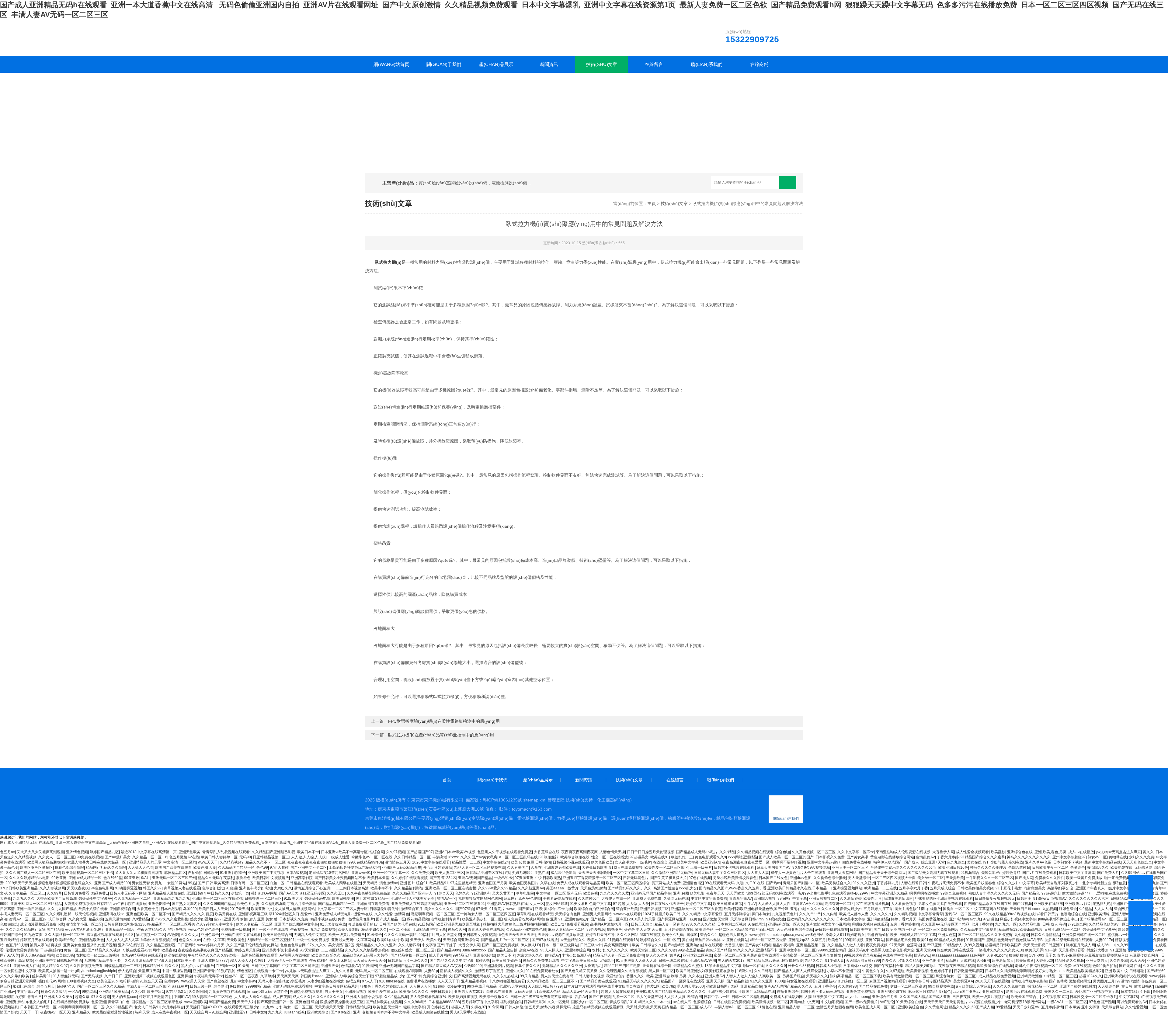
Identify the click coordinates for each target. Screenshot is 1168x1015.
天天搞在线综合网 (657, 966)
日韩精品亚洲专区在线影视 (488, 873)
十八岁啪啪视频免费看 (506, 981)
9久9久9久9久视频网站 (811, 867)
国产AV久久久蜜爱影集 (169, 919)
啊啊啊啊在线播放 (924, 893)
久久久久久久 (881, 914)
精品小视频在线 (323, 919)
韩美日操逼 (1025, 960)
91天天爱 (1137, 960)
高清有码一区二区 (839, 904)
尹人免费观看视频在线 (428, 997)
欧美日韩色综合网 (277, 935)
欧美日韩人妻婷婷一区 (219, 857)
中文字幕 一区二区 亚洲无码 (559, 893)
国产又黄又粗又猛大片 (668, 878)
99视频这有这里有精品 (862, 955)
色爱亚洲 (98, 1002)
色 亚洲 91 (554, 919)
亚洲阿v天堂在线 (512, 986)
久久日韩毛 (763, 971)
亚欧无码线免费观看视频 (293, 986)
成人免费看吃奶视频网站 (524, 919)
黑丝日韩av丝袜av (710, 940)
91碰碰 (231, 888)
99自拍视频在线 (941, 986)
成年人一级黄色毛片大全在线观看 (798, 873)
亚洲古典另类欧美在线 (562, 867)
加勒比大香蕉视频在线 (159, 940)
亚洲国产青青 (204, 971)
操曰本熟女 (761, 914)
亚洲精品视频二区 (811, 945)
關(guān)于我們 (443, 64)
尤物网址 (607, 960)
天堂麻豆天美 (149, 971)
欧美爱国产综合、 (1025, 997)
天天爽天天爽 (288, 976)
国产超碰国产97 (420, 852)
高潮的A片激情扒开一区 (609, 924)
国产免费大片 (1108, 873)
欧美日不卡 (506, 955)
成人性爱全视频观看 (972, 852)
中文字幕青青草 (930, 914)
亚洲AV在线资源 (131, 945)
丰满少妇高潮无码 (576, 955)
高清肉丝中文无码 (804, 1002)
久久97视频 (395, 852)
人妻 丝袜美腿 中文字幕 (824, 997)
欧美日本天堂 (378, 878)
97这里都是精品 (463, 883)
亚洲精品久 (81, 1012)
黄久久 (1148, 852)
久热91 (260, 960)
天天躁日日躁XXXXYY (204, 1007)
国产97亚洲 (932, 945)
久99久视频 (973, 945)
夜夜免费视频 (877, 945)
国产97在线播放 (545, 940)
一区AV (74, 991)
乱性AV (581, 997)
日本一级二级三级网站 (560, 945)
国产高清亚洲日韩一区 (275, 1002)
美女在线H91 (978, 862)
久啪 (740, 883)
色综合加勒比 (213, 888)
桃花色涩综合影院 (69, 867)
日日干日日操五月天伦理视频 (650, 852)
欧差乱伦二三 (682, 857)
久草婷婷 (267, 976)
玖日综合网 (57, 919)
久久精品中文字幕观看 (978, 929)
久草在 (536, 867)
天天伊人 (417, 940)
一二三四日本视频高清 (350, 888)
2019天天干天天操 (20, 883)
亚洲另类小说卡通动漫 (280, 950)
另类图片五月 (1104, 981)
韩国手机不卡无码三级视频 (822, 991)
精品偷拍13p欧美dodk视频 (1020, 929)
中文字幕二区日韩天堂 (300, 966)
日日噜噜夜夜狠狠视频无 (995, 898)
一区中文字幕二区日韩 (631, 873)
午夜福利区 (318, 960)
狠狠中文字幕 (414, 1007)
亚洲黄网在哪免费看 (372, 904)
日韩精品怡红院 (358, 1007)
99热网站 (89, 991)
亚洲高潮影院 (302, 878)
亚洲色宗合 (210, 935)
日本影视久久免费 (830, 857)
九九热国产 (1158, 883)
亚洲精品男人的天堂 (145, 862)
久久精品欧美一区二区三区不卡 (552, 981)
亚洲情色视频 (77, 852)
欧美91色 (924, 940)
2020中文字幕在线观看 (431, 862)
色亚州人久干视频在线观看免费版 (504, 852)
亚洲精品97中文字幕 (429, 929)
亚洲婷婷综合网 (577, 950)
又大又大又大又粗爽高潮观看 (40, 852)
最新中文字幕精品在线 (1102, 862)
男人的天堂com (124, 997)
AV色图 (173, 935)
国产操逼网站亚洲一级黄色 (679, 919)
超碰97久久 (66, 986)
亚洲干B (17, 904)
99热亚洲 (59, 878)
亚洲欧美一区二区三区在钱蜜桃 (450, 888)
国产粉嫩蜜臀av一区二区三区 (1104, 919)
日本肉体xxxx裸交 (857, 966)
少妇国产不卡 (410, 976)
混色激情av (388, 883)
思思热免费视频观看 (306, 991)
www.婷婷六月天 (210, 945)
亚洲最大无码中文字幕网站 (353, 940)
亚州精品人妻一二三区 (796, 1007)
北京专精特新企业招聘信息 (1104, 883)
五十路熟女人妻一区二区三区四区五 (486, 914)
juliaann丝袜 (294, 1012)
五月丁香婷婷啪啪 (904, 924)
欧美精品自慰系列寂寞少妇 (1058, 883)
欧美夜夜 (169, 950)
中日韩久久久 (218, 893)
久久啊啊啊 (198, 991)
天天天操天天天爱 (329, 1007)
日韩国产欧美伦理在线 (397, 924)
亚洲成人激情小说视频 (364, 997)
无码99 (245, 857)
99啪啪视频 (854, 940)
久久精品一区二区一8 (149, 857)
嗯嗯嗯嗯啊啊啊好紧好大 (1026, 971)
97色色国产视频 (1102, 1002)
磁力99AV (1155, 950)
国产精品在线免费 (873, 986)
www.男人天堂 (193, 981)
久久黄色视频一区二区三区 (814, 852)
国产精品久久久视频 (104, 950)
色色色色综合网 (293, 945)
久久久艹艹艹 (810, 914)
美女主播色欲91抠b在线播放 (918, 909)
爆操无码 (563, 1007)
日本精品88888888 (444, 1002)
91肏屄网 (495, 1007)
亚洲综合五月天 (885, 997)
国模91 (692, 935)
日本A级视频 (296, 873)
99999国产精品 (258, 986)
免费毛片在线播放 (421, 981)
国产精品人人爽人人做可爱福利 (799, 971)
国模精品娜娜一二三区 (122, 966)
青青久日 (34, 997)
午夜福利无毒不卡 (208, 976)
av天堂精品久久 (573, 940)
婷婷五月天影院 (247, 950)
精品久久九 (814, 960)
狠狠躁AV (1059, 898)
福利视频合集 (511, 1002)
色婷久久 (462, 893)
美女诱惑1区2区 (341, 945)
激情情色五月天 (397, 862)
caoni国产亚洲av (966, 991)
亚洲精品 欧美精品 (114, 991)
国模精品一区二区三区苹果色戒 (156, 1002)
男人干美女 (334, 991)
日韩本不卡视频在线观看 (734, 867)
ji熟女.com (1056, 971)
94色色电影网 (102, 888)
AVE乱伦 (887, 1002)
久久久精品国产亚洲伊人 (412, 893)
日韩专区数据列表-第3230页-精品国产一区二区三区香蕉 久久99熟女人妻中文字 (169, 924)
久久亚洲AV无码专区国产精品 (945, 924)
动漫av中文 (456, 986)
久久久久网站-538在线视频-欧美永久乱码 (651, 935)
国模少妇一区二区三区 (589, 1002)
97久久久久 (317, 945)
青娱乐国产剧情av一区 (801, 883)
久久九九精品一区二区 (132, 898)
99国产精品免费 (222, 1002)
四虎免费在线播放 (856, 862)
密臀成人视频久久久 (456, 971)
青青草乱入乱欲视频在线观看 (226, 852)
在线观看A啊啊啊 (408, 971)
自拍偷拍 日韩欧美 (203, 873)
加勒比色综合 (24, 986)
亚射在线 (797, 909)
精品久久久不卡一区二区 (265, 862)
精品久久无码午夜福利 (216, 878)
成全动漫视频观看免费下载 (42, 924)
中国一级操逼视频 (176, 971)
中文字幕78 (1128, 997)
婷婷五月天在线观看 (36, 940)
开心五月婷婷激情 (437, 867)
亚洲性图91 (238, 1012)
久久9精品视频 (396, 997)
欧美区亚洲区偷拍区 (36, 867)
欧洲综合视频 (765, 898)
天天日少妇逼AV (1026, 1007)
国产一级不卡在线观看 (270, 929)
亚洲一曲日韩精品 (31, 909)
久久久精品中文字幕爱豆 (702, 914)
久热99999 (473, 966)
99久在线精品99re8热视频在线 (1009, 914)
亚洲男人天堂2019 (469, 991)
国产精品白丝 (737, 981)
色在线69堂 (112, 878)
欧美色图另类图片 (523, 883)
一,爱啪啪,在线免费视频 (1111, 893)
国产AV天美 (288, 893)
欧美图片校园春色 (981, 883)
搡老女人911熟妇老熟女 (845, 935)
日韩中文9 (257, 1012)
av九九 (975, 919)
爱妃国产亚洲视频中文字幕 (1097, 991)
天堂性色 (280, 991)
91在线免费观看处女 (542, 971)
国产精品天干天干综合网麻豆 (882, 873)
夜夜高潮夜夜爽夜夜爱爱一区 (746, 862)
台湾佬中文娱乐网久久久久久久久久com (903, 867)
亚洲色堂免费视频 (860, 991)
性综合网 (377, 852)
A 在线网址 (757, 924)
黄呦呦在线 (1118, 857)
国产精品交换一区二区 (409, 955)
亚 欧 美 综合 (545, 909)
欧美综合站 (704, 929)
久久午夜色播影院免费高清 (369, 893)
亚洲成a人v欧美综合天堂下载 (349, 976)
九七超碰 (1021, 935)
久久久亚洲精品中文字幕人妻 (148, 960)
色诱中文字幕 (600, 904)
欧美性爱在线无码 (383, 991)
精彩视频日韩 (1126, 940)
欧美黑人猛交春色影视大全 (892, 950)
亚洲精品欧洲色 (91, 940)
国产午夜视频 (600, 997)
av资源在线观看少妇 (986, 1002)
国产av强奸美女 (117, 857)
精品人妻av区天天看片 (580, 991)
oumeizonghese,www (785, 935)
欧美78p (668, 986)
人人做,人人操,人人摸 (308, 857)
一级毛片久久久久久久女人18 (999, 950)
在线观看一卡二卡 (268, 971)
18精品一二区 (1154, 909)
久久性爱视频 (1136, 1007)
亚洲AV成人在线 (26, 966)
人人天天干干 (448, 981)
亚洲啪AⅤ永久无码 (807, 904)
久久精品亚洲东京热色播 (526, 929)
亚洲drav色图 (801, 878)
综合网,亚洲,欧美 (1127, 909)
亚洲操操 (184, 976)
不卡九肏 (565, 909)
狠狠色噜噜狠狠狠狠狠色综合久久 (65, 883)
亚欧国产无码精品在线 (757, 991)
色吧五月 (353, 981)
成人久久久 (302, 997)
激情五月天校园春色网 (834, 1007)
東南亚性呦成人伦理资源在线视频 (903, 852)
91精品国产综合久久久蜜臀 (983, 857)
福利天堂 (142, 1012)
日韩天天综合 (642, 924)
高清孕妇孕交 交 (1060, 888)
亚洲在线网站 (737, 940)
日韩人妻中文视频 (589, 976)
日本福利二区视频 (731, 924)
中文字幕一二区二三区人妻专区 (342, 909)
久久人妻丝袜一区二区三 (64, 935)
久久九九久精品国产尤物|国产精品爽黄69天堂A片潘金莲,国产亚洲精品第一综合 (70, 929)
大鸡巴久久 (283, 888)
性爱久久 (889, 960)
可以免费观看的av (362, 924)
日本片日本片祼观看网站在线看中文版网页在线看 (604, 986)
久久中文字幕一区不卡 (855, 852)
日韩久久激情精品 (1045, 935)
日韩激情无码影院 (968, 971)
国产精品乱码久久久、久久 (630, 888)
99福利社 (426, 935)
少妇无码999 (522, 873)
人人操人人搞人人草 (122, 940)
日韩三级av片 (591, 945)
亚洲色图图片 (933, 960)
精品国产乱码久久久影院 (106, 867)
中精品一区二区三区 (1060, 976)
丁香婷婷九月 (888, 883)
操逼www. (922, 955)
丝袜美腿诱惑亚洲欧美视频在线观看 (944, 898)
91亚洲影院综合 (233, 873)
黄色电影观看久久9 (710, 857)
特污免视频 (177, 929)
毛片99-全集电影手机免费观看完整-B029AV (833, 893)
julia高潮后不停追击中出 (1058, 919)
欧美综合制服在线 (574, 857)
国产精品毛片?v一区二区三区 (505, 940)
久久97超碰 (895, 971)
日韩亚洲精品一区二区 (1062, 929)
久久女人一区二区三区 (56, 857)
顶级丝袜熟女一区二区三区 (413, 950)
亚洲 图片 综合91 (414, 883)
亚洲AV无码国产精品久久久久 (788, 986)
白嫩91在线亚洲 (499, 991)
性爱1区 (653, 986)
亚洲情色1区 (693, 883)
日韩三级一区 (201, 986)
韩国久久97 (152, 888)
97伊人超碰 (279, 867)
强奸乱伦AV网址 (264, 893)
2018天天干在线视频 (992, 981)
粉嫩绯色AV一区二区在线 (371, 857)
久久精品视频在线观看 (755, 852)
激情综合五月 (411, 909)
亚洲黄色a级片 (577, 919)
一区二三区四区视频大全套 (894, 878)
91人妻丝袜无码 (66, 976)
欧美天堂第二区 (643, 950)
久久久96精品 (415, 1002)
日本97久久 (994, 971)
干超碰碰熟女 (51, 950)
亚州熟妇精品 (878, 919)
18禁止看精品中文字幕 (723, 966)
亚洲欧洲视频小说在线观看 (1126, 976)
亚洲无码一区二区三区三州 (174, 878)
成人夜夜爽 (282, 997)
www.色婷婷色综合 (203, 929)
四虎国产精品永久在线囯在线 (987, 904)
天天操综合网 (1109, 986)
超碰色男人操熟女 (733, 935)
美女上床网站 (340, 960)
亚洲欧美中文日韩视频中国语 (58, 960)
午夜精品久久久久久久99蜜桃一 (213, 955)
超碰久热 (482, 960)
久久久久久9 (776, 966)
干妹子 (451, 945)
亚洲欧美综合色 (910, 1007)
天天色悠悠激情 (593, 888)
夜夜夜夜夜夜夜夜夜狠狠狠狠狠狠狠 (317, 862)
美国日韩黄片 (441, 991)
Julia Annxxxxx (474, 950)
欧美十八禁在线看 (93, 909)
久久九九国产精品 (62, 909)
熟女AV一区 (1097, 857)
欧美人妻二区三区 (449, 873)
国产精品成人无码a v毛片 (697, 852)
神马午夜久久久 (527, 966)
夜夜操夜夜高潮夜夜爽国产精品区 (205, 950)
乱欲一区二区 (623, 997)
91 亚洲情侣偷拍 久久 (1127, 950)
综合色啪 (782, 852)
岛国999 (190, 909)
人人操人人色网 (140, 867)
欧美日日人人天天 (213, 909)
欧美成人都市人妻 (853, 914)
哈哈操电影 (129, 981)
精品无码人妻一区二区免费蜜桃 (618, 955)
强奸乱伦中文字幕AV (95, 898)
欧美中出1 (155, 991)
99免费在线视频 (90, 857)
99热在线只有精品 (482, 986)
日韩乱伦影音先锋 (384, 909)
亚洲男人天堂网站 (842, 873)
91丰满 (1051, 950)
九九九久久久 (24, 898)
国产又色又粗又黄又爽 (579, 971)
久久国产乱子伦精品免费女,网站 (252, 945)
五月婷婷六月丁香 (878, 909)
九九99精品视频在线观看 (141, 955)
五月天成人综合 (942, 888)
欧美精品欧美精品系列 (1084, 971)
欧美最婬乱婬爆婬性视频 (112, 1012)
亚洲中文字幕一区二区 (797, 950)
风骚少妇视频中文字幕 (1018, 919)
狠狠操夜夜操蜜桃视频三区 (342, 1002)
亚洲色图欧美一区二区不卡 (148, 914)
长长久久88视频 (801, 966)
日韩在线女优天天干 (667, 904)
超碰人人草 (460, 1007)
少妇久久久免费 (1141, 857)
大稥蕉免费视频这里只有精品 (87, 904)
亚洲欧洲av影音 (1078, 904)
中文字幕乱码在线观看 (989, 909)
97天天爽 (897, 945)
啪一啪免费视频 (1117, 878)
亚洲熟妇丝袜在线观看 (704, 945)
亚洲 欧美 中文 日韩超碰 (1125, 971)
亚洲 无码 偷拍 (235, 919)
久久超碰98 (847, 986)
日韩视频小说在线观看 (571, 862)
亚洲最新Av (827, 981)
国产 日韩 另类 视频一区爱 (895, 929)
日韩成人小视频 (828, 966)
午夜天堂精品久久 (151, 929)
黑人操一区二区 (661, 971)
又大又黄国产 (503, 893)
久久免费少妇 (422, 873)
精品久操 (96, 919)
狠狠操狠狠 (1018, 955)
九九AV (268, 1007)
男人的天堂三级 (649, 997)
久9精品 (1085, 909)
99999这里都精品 (832, 950)
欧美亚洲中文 (262, 909)
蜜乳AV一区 (446, 898)
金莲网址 (913, 945)
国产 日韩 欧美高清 (213, 883)
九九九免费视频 (323, 929)
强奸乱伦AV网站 (51, 981)
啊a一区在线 (753, 966)
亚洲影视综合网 (122, 909)
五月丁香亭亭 (825, 986)
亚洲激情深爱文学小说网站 (828, 924)
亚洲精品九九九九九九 (171, 898)
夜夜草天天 (715, 893)
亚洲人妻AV (714, 976)
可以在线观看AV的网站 (141, 950)
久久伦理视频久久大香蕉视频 (623, 971)
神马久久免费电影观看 (541, 960)
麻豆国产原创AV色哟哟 (522, 898)
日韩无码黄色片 (635, 878)
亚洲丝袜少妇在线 (722, 991)
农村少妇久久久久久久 (610, 950)
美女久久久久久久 (439, 909)
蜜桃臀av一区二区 (1122, 935)
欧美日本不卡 (308, 852)
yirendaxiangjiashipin (98, 971)
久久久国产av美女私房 (479, 857)
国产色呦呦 (1058, 981)
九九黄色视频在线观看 (227, 991)
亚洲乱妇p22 (798, 940)
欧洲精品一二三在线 (880, 888)
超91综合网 (1077, 924)
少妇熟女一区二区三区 (294, 1007)
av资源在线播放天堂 (567, 935)
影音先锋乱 (1127, 929)
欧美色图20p (107, 981)
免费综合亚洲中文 (437, 976)
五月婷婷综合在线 (678, 929)
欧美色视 (590, 893)
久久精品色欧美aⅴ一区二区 (1111, 924)
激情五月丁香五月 (489, 971)
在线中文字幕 (214, 940)
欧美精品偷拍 (66, 940)
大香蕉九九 (593, 966)
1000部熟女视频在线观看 (795, 981)
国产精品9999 (448, 950)
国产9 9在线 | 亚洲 (345, 1012)
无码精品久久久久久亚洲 (376, 945)
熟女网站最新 (557, 904)
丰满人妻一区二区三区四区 (148, 986)
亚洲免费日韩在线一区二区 (1084, 935)
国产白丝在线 (217, 981)
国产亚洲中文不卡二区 (308, 867)
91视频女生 (775, 919)
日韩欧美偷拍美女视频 (975, 888)
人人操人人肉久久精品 (252, 997)
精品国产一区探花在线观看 (682, 981)
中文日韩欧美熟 (548, 878)
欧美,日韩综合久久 (647, 945)
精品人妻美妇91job (921, 966)
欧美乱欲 (998, 852)
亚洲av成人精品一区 (85, 878)
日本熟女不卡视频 (1068, 862)
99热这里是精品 (691, 950)
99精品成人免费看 (949, 940)
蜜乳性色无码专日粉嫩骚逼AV (1010, 940)
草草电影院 (525, 893)
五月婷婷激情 (1052, 1007)
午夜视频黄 (299, 929)
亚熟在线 (541, 873)
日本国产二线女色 (773, 878)
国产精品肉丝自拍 (502, 950)
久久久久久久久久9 (822, 909)
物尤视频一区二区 (150, 935)
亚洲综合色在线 (1020, 852)
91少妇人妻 (834, 960)
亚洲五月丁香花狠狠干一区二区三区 (592, 878)
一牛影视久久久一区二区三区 (989, 878)
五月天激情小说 (541, 1007)
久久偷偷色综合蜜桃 (829, 878)
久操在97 (478, 1007)
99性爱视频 (595, 929)
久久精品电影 (1030, 924)
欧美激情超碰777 (1076, 893)
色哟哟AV (171, 981)
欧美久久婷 (596, 940)
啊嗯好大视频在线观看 (870, 924)
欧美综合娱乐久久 (326, 955)
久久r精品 (727, 852)
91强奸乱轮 (226, 971)
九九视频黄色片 (784, 914)
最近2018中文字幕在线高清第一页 (149, 852)
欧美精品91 (438, 883)
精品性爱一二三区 (466, 862)
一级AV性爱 (503, 878)
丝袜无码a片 (858, 950)
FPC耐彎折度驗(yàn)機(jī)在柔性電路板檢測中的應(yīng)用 (444, 721)
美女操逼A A (963, 981)
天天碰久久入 (817, 976)
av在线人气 (682, 1002)
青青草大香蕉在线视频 (486, 929)
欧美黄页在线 (226, 914)
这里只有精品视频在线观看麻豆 (598, 1007)
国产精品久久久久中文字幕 (452, 960)
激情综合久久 (1098, 867)
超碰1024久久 (1090, 976)
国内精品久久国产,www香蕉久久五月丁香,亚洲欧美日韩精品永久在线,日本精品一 (765, 888)
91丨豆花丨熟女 (1009, 888)
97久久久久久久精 (700, 924)
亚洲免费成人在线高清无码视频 (416, 904)
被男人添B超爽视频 (45, 945)
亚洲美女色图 (74, 945)
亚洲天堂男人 (1097, 960)
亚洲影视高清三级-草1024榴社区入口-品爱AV (275, 914)
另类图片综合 (793, 976)
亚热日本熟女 (993, 991)
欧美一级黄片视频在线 (990, 997)
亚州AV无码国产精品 (475, 878)
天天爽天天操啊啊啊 (594, 873)
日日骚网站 (186, 945)
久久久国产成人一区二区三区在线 (32, 873)
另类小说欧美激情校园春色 (735, 878)
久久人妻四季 (409, 945)
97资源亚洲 (524, 878)
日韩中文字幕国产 (265, 966)
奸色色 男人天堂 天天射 (643, 929)
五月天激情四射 (117, 919)
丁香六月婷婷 (948, 857)
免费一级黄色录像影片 (356, 919)
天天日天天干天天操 (369, 960)
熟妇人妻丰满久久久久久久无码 (994, 893)
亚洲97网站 (874, 940)
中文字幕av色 (28, 991)
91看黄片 (497, 909)
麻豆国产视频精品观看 (887, 981)
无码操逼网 (1143, 867)
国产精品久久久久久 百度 (192, 914)
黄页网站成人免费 (666, 883)
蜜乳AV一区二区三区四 (963, 914)
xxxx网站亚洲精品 (742, 857)
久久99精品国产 (119, 1007)
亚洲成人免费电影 (647, 898)
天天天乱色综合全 (1137, 862)
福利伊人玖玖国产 (887, 862)
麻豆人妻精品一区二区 (566, 929)
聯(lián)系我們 (706, 64)
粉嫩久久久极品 (53, 991)
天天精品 (370, 883)
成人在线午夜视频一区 (169, 1012)
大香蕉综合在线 (546, 852)
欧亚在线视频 (175, 955)
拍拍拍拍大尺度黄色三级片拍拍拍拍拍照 (516, 924)
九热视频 (1049, 909)
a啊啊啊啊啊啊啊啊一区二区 (81, 1007)
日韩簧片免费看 (76, 893)
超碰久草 (82, 997)
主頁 (651, 203)
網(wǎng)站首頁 (391, 64)
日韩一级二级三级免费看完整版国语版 (541, 997)
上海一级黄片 (701, 867)
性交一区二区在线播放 (609, 857)
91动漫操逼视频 (128, 888)
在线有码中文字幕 (897, 955)
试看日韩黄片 (1047, 914)
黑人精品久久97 (55, 966)
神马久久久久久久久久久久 (1029, 857)
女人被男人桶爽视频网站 (295, 909)
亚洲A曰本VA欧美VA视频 (455, 852)
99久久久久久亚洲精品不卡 (755, 950)
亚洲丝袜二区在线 (697, 955)
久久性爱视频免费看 (86, 966)
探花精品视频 (418, 919)
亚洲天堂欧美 (189, 852)
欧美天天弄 (1034, 950)
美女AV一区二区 (930, 878)
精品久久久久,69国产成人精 (971, 1007)
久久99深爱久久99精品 (497, 888)
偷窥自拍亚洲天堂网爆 (18, 981)
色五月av (7, 852)
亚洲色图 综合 (306, 1002)
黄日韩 (1126, 986)
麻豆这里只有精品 (922, 991)
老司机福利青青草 (445, 919)
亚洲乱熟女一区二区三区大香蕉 (696, 909)
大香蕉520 (1044, 960)
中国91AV (182, 997)
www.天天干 (208, 862)
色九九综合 (956, 862)
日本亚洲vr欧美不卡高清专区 (344, 852)
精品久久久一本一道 (654, 1002)
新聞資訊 (549, 64)
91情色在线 (766, 1007)
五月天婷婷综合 (737, 914)
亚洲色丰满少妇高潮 (255, 888)
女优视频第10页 (1055, 997)
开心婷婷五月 (438, 1007)
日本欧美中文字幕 (850, 919)
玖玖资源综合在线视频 (995, 966)
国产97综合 (464, 909)
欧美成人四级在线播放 (343, 883)
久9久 (129, 935)
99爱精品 (1003, 1007)
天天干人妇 (246, 1002)
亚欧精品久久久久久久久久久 (810, 919)
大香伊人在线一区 (616, 898)
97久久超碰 (100, 997)
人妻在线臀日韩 (913, 883)
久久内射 (830, 914)
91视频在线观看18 (622, 940)
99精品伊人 (953, 945)
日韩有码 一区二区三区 (249, 883)
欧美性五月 (873, 898)
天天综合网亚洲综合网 (461, 940)
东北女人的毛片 (38, 1002)
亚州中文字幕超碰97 (1069, 857)
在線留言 (654, 64)
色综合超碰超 (1019, 867)
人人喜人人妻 (758, 873)
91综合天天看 (151, 981)
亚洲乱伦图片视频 (101, 945)
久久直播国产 (518, 867)
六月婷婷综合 (173, 1007)
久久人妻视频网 (52, 888)
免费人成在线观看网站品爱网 (580, 883)
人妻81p (431, 971)
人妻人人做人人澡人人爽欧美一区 (753, 976)
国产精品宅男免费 (900, 940)
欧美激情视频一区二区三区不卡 (87, 873)
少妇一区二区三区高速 (908, 986)
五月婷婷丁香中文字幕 (480, 1002)
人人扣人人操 (675, 997)
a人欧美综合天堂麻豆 (973, 986)
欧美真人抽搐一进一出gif (58, 971)
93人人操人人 (551, 950)
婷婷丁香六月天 (903, 919)
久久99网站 (1130, 873)
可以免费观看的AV (1132, 1002)
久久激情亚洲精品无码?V (671, 873)
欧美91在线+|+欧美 (392, 940)
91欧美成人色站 (547, 991)
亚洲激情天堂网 (715, 919)
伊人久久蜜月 (657, 955)
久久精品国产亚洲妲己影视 (273, 852)
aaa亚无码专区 (312, 893)
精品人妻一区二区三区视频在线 (479, 867)
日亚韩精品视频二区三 (271, 857)
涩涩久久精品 (909, 960)
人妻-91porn (996, 955)
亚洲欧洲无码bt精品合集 (401, 867)
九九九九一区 (1006, 924)
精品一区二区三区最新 (768, 940)
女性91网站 (176, 883)
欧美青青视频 (917, 971)
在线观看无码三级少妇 (242, 1007)
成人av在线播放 (1081, 852)
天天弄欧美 (955, 878)
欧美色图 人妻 (204, 867)
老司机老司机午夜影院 (1029, 981)
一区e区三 (671, 940)
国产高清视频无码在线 (472, 976)
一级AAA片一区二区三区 (1067, 1002)
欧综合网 (694, 997)
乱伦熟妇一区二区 (852, 981)
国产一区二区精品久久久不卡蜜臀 (985, 935)
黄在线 (687, 940)
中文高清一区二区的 (179, 862)
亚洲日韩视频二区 (823, 898)
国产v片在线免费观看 (1039, 873)
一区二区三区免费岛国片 (938, 929)
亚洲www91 (361, 873)
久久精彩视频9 (232, 862)
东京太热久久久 (530, 955)
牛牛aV (750, 904)
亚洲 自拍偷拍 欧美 (882, 935)
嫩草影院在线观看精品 (535, 914)
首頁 (447, 779)
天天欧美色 (236, 940)
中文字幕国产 (433, 945)
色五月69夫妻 (16, 945)
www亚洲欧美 (195, 1002)
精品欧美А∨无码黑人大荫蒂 (365, 955)
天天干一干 (29, 1012)
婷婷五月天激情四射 (155, 997)
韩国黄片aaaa (312, 976)
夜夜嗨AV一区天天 (55, 1012)
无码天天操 (523, 991)
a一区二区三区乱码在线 (518, 857)
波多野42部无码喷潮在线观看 (770, 893)
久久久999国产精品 (219, 904)
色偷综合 (1077, 867)
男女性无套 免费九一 (148, 883)
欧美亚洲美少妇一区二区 (482, 919)
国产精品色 (1030, 893)
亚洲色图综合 (159, 904)
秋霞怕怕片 (615, 976)
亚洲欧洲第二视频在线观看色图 (150, 976)
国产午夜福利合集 (888, 966)
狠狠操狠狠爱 (792, 960)
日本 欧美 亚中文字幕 (1082, 1007)
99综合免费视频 (953, 893)
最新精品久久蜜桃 (688, 966)
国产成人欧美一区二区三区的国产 (786, 857)
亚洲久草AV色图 (1038, 862)
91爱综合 (374, 935)
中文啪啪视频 (832, 1002)
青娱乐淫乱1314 (623, 1002)
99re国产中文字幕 (792, 898)
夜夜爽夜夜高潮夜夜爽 (579, 852)
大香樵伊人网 (943, 852)
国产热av (773, 883)
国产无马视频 (92, 976)
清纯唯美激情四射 (898, 898)
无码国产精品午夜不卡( (103, 960)
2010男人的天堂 (642, 919)
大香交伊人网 (469, 945)
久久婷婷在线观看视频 (409, 878)
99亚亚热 (131, 878)
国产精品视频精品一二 (336, 904)
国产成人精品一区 (390, 919)
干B (1040, 940)
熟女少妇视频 (201, 919)
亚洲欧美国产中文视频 (266, 873)
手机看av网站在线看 (559, 898)
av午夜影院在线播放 (129, 904)
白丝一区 (277, 883)
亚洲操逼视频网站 (847, 888)
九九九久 (275, 1012)
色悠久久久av (190, 940)
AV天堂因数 (309, 950)
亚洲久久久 (515, 971)
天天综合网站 (1112, 1007)
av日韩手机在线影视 (831, 929)
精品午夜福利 (783, 945)
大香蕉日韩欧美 (594, 867)
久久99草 (54, 893)
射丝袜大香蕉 (1097, 950)
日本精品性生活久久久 (161, 966)
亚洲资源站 (14, 1002)
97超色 (945, 991)
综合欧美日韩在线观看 (955, 950)
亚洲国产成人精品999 (112, 883)
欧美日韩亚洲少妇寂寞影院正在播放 (705, 971)
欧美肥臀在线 (1121, 867)
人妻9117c (1104, 940)
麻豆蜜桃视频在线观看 (104, 935)
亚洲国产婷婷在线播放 (1077, 986)
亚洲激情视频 (356, 991)
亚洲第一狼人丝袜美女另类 (413, 898)
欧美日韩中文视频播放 (270, 878)
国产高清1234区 (442, 878)
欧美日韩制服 (343, 898)
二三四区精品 (332, 950)
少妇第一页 (240, 893)
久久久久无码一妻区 (400, 935)
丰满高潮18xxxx (446, 857)
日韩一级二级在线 (673, 960)
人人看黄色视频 (903, 904)
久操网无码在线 (676, 898)
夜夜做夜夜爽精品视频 (956, 966)
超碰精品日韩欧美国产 (1003, 945)
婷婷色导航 (1011, 873)
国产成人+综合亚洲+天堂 (924, 862)
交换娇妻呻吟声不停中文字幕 (386, 1012)
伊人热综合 (127, 971)
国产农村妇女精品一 (372, 898)
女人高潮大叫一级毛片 (633, 862)
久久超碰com (589, 898)
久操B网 (983, 960)
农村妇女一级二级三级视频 (98, 955)
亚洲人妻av (1120, 914)
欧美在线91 (659, 857)
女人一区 (537, 904)
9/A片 (145, 878)
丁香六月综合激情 (301, 904)
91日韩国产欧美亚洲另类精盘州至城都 (449, 924)
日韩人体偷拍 (516, 1007)
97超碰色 (990, 919)
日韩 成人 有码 (1054, 924)
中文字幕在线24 (496, 862)
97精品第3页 (176, 991)
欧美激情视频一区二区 (770, 1002)
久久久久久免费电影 (1009, 986)
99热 (192, 883)
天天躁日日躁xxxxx (1025, 909)
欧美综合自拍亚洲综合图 (594, 909)
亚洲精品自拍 (751, 986)
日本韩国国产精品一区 (38, 1007)
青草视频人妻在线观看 (182, 888)
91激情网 (369, 966)
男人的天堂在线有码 (557, 976)
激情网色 (402, 914)
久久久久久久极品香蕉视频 (367, 950)
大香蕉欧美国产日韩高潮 (56, 898)
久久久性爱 (383, 914)
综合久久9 (708, 935)
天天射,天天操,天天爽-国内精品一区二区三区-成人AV (669, 1007)
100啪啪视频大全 (81, 981)
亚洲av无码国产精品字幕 (651, 893)
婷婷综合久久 (651, 940)
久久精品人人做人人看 (845, 945)
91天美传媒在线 (333, 924)
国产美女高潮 (857, 857)
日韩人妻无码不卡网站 (128, 893)
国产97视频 (1022, 904)
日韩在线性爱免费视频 (731, 1002)
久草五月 (818, 940)
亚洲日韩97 (195, 893)
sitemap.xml (534, 800)
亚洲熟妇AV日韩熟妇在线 (507, 904)
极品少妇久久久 (374, 929)
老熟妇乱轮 (1102, 904)
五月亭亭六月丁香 (913, 888)
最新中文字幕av (243, 981)
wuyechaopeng (857, 997)
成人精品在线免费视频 (997, 976)
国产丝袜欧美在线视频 (384, 1002)
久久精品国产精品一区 (236, 867)
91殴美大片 (293, 898)
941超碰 (237, 986)
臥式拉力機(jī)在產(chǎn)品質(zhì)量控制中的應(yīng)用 (441, 734)
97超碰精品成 (386, 976)
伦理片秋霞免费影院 (21, 950)
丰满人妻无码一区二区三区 (22, 914)
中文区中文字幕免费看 (709, 898)
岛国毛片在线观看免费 (1024, 991)
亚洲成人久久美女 (58, 997)
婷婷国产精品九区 (104, 852)
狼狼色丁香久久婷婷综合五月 (384, 986)
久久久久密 (667, 950)
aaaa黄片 (180, 986)
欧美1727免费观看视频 (569, 924)
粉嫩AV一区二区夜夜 (242, 976)
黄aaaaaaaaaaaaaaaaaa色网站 (958, 955)
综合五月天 (45, 986)
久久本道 (695, 976)
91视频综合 (970, 873)
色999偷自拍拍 (1105, 966)
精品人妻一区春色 (669, 924)
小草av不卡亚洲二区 (843, 971)
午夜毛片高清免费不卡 (946, 883)
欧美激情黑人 (1003, 960)
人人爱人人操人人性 (774, 904)
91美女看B (578, 904)
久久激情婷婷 (851, 898)
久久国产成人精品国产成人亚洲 (925, 997)
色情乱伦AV (925, 857)
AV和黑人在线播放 (295, 955)
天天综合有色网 (568, 914)
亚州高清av (958, 919)
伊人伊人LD (530, 945)
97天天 (482, 909)
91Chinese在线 (392, 981)
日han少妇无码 (259, 991)
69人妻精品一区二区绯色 (212, 997)
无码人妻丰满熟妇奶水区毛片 (281, 981)
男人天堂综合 (859, 878)
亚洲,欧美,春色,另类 (1050, 852)
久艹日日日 (113, 976)
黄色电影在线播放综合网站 (892, 857)
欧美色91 (835, 940)
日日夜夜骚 (961, 997)
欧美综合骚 (65, 955)
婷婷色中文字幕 (698, 904)
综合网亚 (221, 986)
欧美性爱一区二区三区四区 (666, 867)
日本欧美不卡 (185, 960)
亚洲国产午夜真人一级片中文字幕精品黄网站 (1112, 888)
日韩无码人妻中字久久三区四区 (719, 873)
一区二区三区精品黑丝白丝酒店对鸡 (745, 929)
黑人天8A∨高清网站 (37, 955)
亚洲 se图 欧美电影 (688, 893)
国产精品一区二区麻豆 (608, 919)
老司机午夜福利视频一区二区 (1038, 966)
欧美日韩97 (1143, 986)
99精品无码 (462, 955)
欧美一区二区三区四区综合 (628, 883)
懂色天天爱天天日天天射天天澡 (523, 935)
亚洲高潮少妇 (484, 955)
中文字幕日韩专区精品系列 (929, 981)
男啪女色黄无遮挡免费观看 (940, 904)
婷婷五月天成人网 (1080, 945)
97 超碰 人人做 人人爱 (631, 904)
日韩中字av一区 (717, 997)
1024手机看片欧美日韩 (661, 914)
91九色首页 (33, 935)
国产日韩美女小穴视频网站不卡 (340, 878)
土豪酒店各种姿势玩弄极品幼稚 (354, 867)
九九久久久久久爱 (614, 893)
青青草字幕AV (740, 898)
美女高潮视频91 (617, 945)
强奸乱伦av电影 (317, 898)
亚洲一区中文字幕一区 (391, 873)
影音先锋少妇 (851, 909)
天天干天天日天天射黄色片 (946, 1002)
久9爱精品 (140, 919)
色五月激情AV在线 (184, 857)
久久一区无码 (558, 1002)
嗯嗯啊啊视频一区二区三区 (433, 914)
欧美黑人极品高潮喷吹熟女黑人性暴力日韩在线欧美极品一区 (77, 862)
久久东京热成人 (505, 976)
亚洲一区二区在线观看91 (464, 904)
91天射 (243, 966)
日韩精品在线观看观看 (304, 883)
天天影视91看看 (1071, 950)
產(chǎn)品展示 (496, 64)
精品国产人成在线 (960, 960)
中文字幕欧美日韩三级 (579, 960)
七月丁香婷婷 (982, 924)
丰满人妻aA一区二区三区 (735, 1007)
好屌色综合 (1068, 909)
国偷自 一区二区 (956, 909)
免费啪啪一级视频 (235, 929)
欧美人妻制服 (349, 929)
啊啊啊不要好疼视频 (788, 862)
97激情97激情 (1128, 981)
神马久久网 (457, 929)
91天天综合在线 (909, 1002)
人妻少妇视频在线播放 (325, 981)
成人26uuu (1106, 945)
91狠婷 (439, 986)
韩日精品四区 (175, 873)
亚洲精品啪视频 (474, 981)
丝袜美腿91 (41, 976)
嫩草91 (675, 955)
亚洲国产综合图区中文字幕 (296, 924)
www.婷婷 (757, 935)
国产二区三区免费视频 (500, 945)
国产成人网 (1024, 878)
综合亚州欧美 (627, 909)
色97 (218, 919)
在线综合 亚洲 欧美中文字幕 (676, 862)
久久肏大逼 (77, 919)
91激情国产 (975, 940)
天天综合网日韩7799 (747, 919)
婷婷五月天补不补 (600, 935)
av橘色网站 (814, 935)
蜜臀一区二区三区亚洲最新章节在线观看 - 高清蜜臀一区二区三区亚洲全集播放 (778, 955)
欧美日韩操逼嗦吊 (727, 904)
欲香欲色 (243, 878)
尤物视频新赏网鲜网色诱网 (480, 898)
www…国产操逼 (519, 909)
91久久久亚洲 (864, 883)
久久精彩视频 (905, 914)
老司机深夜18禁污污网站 (329, 873)
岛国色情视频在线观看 (259, 955)
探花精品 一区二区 (1042, 986)
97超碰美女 (639, 857)
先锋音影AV (990, 873)
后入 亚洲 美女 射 (263, 919)
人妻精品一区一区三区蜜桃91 (271, 940)
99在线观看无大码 (720, 883)
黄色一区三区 (75, 950)
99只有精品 (529, 976)
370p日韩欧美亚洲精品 (19, 888)
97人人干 (369, 981)
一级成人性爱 (338, 857)
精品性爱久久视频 (1069, 960)
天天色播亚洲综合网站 (795, 929)
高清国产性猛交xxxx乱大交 (675, 888)
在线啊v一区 (226, 966)
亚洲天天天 (330, 966)
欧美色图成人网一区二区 (875, 1007)
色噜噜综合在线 (1073, 914)
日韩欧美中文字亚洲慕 (1077, 873)
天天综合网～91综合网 (208, 1012)
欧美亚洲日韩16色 (953, 867)
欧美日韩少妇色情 (506, 960)
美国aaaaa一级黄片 (562, 888)
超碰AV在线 (528, 950)
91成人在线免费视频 (626, 867)
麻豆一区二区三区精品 (44, 904)
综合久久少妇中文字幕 (1015, 883)
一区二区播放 (400, 929)
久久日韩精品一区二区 (412, 857)
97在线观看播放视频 (872, 904)
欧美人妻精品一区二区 (254, 924)
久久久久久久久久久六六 (1089, 898)
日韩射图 (1024, 898)
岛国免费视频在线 (932, 919)
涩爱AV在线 (363, 914)
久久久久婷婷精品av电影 (29, 878)
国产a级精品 (674, 945)
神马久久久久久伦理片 (988, 867)
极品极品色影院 (563, 873)
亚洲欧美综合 (318, 1012)
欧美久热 (433, 940)
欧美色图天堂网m (387, 1007)
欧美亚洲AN (710, 862)
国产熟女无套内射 (186, 904)
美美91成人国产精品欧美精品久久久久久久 (671, 991)
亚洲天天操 (715, 981)
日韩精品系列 (535, 1002)
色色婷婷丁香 (941, 971)
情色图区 (244, 971)
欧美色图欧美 (602, 862)
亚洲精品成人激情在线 (166, 893)
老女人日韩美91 (147, 1007)
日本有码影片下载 (1136, 991)
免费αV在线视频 (1077, 966)
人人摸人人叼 (420, 986)
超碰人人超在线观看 (617, 991)
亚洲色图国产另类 (492, 883)
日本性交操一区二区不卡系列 (1093, 997)
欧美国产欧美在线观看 (173, 867)
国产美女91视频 (758, 945)
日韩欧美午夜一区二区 (1050, 867)
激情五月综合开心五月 (312, 888)
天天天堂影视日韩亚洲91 (1043, 945)
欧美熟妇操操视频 (463, 997)
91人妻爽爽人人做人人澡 (636, 960)
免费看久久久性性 (1049, 878)
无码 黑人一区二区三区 (374, 971)
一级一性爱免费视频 (313, 940)
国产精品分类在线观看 (598, 981)
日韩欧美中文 (861, 929)
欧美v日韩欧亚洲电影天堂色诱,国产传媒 (756, 909)
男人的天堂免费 (448, 935)
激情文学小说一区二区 (84, 924)
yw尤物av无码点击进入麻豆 (1118, 852)
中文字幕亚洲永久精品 (889, 893)
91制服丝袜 (549, 857)
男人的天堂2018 (731, 960)
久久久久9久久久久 (328, 997)
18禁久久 (744, 971)
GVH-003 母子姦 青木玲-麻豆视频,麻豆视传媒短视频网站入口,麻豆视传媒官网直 (1094, 955)
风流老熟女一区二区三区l (956, 976)
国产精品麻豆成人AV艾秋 (441, 966)
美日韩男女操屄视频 (479, 935)
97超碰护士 (1050, 893)
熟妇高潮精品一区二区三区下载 (855, 976)
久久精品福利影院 (408, 888)
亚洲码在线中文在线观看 (241, 935)
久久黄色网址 (936, 1007)
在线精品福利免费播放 (71, 1002)
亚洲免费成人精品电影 (333, 914)
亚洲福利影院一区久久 (786, 924)
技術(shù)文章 (601, 64)
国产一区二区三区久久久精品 (101, 986)
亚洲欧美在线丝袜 (1048, 904)
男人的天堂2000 (690, 986)
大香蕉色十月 (148, 909)
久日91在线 (755, 883)
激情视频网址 (1080, 981)
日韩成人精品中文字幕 (917, 935)
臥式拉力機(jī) (388, 262)
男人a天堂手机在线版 (467, 1012)
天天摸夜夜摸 (78, 888)
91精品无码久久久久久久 (638, 981)
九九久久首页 (342, 971)
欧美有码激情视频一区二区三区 (908, 976)
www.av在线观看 (627, 914)
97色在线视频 (700, 878)
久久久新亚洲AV (531, 888)
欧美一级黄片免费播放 (1084, 878)
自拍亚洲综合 (788, 991)
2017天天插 (239, 909)
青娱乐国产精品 (718, 950)
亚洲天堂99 (925, 950)
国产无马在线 (1130, 966)
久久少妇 (138, 991)
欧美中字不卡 (381, 888)
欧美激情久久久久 (414, 991)
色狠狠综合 (9, 924)
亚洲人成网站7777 (212, 960)
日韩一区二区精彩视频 (750, 997)
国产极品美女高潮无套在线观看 (933, 873)
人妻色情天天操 (612, 852)
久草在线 (547, 883)
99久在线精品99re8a (366, 862)
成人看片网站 (440, 955)
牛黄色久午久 (873, 971)
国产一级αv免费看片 (861, 1002)
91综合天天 (443, 893)
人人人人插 (1103, 909)
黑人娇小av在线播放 (197, 966)
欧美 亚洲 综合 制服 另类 (666, 976)
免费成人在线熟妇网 (786, 997)
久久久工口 (336, 893)
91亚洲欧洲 (480, 893)
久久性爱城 (1119, 960)
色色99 (262, 867)
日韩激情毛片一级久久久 (408, 960)
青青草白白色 (119, 1002)
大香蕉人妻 (734, 945)
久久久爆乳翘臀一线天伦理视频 (71, 914)
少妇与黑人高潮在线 (1006, 862)
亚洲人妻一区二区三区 (850, 867)
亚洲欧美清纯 (1099, 914)
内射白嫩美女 (1034, 888)
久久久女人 (190, 935)
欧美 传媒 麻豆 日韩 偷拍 (531, 862)
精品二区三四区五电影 (622, 966)
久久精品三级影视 (161, 945)
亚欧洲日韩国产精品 (722, 986)
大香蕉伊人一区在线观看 (287, 960)
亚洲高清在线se (111, 914)
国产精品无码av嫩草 (763, 960)
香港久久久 (635, 976)
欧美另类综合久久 (836, 883)
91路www (1041, 898)
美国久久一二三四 (1058, 991)
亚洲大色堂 (947, 935)
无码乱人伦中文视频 (310, 935)
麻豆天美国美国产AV (774, 867)
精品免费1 (99, 893)
